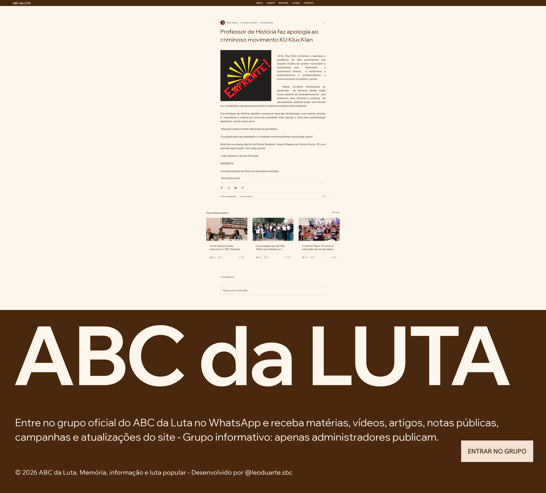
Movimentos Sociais (230, 178)
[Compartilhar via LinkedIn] (235, 187)
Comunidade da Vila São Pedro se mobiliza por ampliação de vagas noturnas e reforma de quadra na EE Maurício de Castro (271, 247)
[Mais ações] (324, 22)
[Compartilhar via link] (242, 187)
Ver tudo (336, 212)
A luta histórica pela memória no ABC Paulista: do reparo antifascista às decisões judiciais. (227, 247)
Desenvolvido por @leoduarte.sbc (242, 472)
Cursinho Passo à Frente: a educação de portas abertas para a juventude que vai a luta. (319, 247)
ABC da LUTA (261, 354)
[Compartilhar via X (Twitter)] (228, 187)
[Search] (502, 3)
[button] (497, 451)
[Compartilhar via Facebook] (221, 187)
